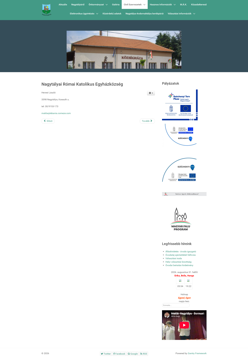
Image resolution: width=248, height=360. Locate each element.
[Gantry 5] (46, 10)
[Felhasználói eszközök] (151, 93)
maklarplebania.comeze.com (56, 113)
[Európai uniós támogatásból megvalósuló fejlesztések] (179, 135)
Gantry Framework (197, 353)
